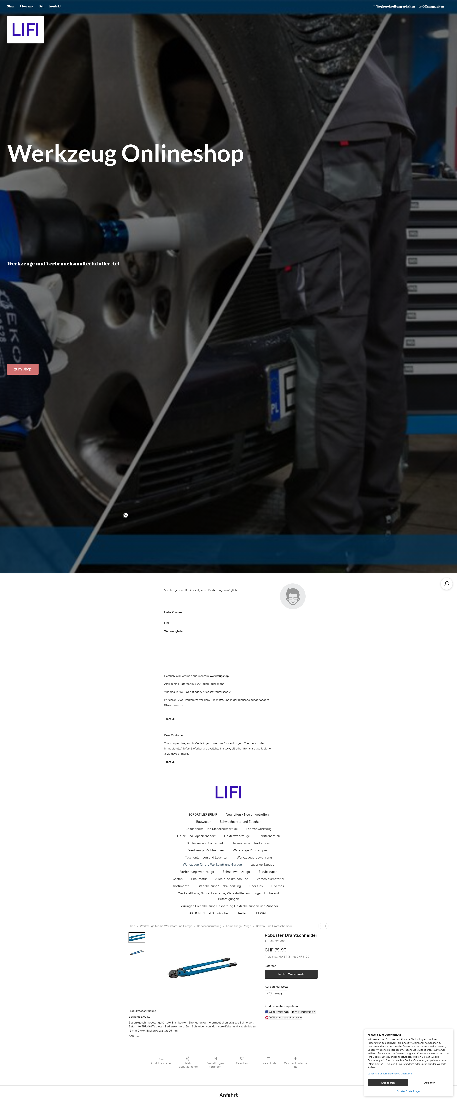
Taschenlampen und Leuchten (206, 857)
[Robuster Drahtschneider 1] (137, 952)
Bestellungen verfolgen (215, 1065)
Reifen (242, 913)
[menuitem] (320, 926)
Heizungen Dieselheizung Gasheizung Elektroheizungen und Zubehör (228, 906)
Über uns (26, 6)
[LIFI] (228, 792)
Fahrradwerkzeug (259, 829)
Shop (10, 6)
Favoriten (242, 1063)
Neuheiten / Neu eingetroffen (247, 815)
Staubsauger (267, 872)
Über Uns (256, 886)
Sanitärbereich (269, 836)
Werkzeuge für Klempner (251, 850)
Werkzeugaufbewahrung (254, 857)
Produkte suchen (161, 1063)
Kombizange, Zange (238, 926)
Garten (178, 879)
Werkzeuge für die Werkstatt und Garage (212, 865)
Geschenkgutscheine (295, 1065)
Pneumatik (199, 879)
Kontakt (55, 6)
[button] (276, 993)
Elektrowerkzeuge (237, 836)
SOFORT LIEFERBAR (202, 815)
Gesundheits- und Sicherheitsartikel (211, 829)
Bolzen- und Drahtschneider (274, 926)
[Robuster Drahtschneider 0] (137, 937)
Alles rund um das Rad (231, 879)
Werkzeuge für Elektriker (206, 850)
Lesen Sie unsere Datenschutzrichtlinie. (390, 1073)
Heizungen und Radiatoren (251, 843)
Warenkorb (269, 1063)
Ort (41, 6)
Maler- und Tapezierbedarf (196, 836)
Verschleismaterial (270, 879)
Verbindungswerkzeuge (197, 872)
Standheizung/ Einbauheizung (219, 886)
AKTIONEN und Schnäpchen (209, 913)
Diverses (277, 886)
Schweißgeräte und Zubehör (240, 822)
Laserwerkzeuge (262, 865)
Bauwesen (203, 822)
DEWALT (262, 913)
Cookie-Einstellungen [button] (408, 1091)
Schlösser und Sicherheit (205, 843)
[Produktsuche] (446, 584)
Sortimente (181, 886)
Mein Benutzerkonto (188, 1065)
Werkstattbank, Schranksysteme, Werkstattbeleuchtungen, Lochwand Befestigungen (228, 896)
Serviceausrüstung (209, 926)
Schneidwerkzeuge (236, 872)
